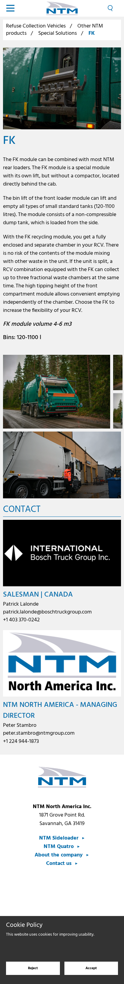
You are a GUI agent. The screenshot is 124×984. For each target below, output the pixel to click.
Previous (7, 392)
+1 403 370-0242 (21, 620)
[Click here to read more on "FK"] (62, 88)
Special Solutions (57, 33)
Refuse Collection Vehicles (36, 26)
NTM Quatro (59, 846)
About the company (59, 855)
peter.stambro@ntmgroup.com (39, 733)
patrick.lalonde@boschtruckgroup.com (47, 612)
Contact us (59, 863)
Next (116, 392)
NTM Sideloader (59, 838)
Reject (33, 968)
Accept (91, 968)
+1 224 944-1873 (21, 741)
